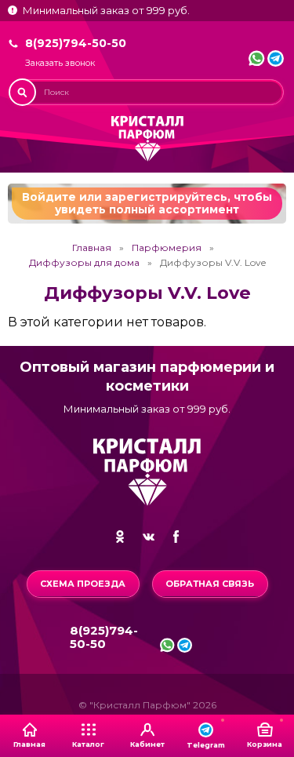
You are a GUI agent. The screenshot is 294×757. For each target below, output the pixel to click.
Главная (91, 247)
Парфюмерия (166, 247)
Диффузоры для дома (84, 262)
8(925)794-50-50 (75, 43)
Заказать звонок (60, 63)
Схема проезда (82, 583)
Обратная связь (209, 583)
